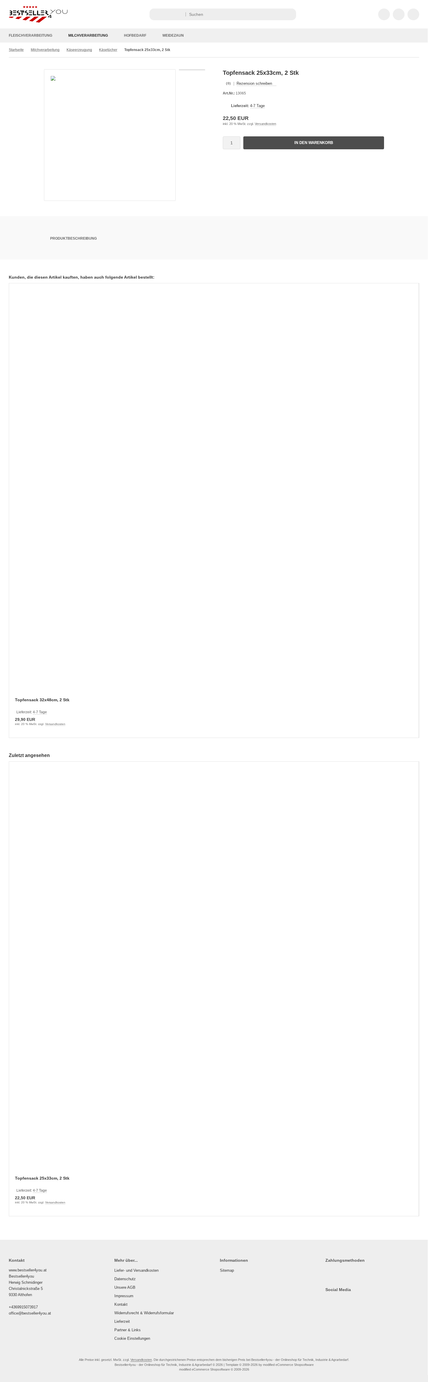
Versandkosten (265, 124)
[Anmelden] (384, 14)
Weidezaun (173, 35)
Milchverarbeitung (88, 35)
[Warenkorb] (399, 14)
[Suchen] (290, 14)
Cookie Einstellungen (132, 1338)
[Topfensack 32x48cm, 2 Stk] (214, 494)
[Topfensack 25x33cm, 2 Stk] (214, 972)
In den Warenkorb (313, 142)
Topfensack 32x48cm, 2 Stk (42, 699)
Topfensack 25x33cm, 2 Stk (42, 1178)
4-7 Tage (257, 106)
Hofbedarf (135, 35)
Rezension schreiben (254, 83)
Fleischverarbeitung (30, 35)
